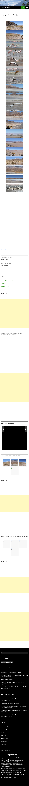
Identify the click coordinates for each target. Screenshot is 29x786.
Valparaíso (10, 774)
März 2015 (3, 744)
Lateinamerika (5, 7)
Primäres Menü (27, 7)
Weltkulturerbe (12, 776)
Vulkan (22, 774)
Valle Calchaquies (4, 774)
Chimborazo (22, 758)
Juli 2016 (3, 732)
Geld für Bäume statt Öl (14, 763)
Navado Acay (14, 768)
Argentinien (16, 703)
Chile (17, 757)
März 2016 (3, 735)
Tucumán (14, 772)
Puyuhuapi (15, 770)
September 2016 (5, 726)
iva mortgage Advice (6, 703)
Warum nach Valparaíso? (7, 679)
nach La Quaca (6, 264)
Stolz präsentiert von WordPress (8, 784)
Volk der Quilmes (16, 774)
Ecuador (3, 283)
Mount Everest (4, 768)
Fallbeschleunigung (5, 763)
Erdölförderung (17, 761)
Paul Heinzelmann (5, 710)
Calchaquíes (11, 758)
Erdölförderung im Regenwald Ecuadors (11, 672)
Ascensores (19, 755)
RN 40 (23, 770)
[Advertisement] (14, 313)
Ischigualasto (6, 258)
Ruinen (2, 772)
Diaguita (2, 760)
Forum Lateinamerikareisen (7, 280)
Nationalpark (9, 768)
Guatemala (5, 766)
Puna (12, 770)
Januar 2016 (4, 741)
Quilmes (19, 770)
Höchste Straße (18, 766)
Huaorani (12, 766)
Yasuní (17, 776)
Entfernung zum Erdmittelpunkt (16, 760)
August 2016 (4, 729)
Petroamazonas (8, 770)
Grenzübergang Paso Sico (18, 764)
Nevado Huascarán (21, 768)
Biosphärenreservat (5, 758)
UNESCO (20, 772)
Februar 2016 (4, 738)
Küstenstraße (24, 766)
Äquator (14, 777)
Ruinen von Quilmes (8, 772)
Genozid (20, 763)
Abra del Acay (3, 755)
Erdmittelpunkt (4, 761)
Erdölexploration (10, 761)
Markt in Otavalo (5, 286)
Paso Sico (2, 770)
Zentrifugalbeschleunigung (6, 777)
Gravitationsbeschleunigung (6, 764)
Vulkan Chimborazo (5, 776)
